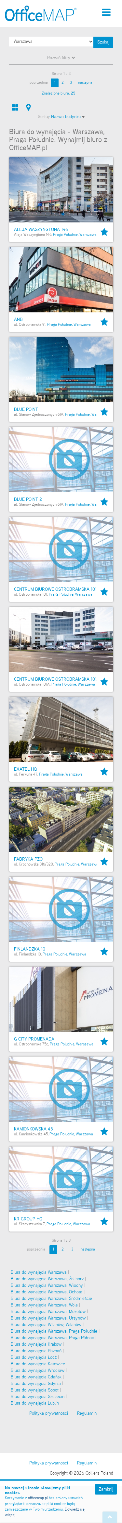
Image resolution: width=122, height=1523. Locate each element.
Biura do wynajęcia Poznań (36, 1351)
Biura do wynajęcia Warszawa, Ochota (46, 1292)
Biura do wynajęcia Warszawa (39, 1272)
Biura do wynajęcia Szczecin (37, 1396)
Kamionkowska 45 (33, 1129)
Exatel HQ (25, 769)
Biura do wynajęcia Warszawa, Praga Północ (52, 1338)
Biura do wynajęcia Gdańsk (36, 1377)
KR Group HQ (28, 1219)
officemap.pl (38, 1498)
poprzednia (39, 83)
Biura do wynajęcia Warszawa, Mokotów (48, 1311)
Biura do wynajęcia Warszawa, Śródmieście (51, 1298)
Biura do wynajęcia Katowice (38, 1364)
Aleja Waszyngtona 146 (41, 229)
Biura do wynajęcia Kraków (36, 1344)
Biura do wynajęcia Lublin (35, 1403)
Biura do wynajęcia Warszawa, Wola (44, 1305)
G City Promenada (34, 1039)
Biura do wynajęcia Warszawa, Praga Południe (54, 1331)
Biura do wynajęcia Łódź (34, 1357)
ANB (18, 319)
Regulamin (87, 1463)
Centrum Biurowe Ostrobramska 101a (57, 679)
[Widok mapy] (28, 107)
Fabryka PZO (28, 859)
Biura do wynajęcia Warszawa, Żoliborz (47, 1279)
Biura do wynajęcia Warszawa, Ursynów (48, 1318)
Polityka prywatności (48, 1463)
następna (85, 83)
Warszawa (88, 235)
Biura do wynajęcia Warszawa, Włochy (47, 1285)
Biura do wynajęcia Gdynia (36, 1383)
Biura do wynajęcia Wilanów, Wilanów (46, 1324)
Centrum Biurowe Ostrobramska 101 (55, 589)
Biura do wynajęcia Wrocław (37, 1370)
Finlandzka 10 (29, 949)
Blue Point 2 (28, 499)
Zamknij (106, 1489)
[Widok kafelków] (15, 107)
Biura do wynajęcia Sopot (35, 1390)
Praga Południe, (65, 235)
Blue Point (26, 409)
